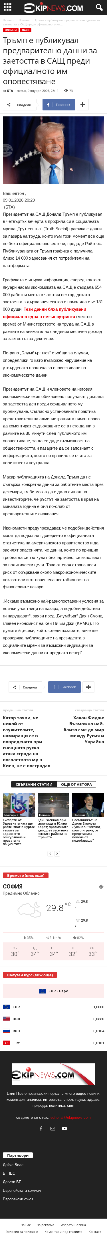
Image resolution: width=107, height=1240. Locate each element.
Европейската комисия (22, 1190)
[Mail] (54, 1129)
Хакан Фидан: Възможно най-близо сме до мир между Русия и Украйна (84, 729)
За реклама (45, 1225)
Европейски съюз (18, 1199)
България (11, 815)
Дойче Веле (13, 1165)
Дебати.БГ (12, 1182)
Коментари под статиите (63, 1231)
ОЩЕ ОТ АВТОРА (76, 784)
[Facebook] (42, 1129)
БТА (10, 90)
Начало (8, 20)
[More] (83, 104)
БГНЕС (9, 1173)
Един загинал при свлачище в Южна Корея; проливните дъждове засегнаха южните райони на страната (53, 828)
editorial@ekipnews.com (71, 1117)
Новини (24, 20)
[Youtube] (65, 1129)
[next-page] (57, 854)
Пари (25, 30)
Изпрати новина (73, 1225)
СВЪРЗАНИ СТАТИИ (34, 784)
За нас (26, 1225)
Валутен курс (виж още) (30, 975)
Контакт (95, 1231)
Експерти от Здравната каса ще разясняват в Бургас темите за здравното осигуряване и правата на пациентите (19, 832)
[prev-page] (50, 854)
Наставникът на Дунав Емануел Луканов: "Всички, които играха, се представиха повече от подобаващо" (86, 830)
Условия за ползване (22, 1231)
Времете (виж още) (25, 875)
